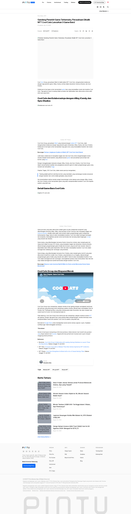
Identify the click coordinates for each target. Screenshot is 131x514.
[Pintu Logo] (28, 2)
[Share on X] (80, 31)
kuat (46, 159)
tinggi (52, 167)
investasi (53, 334)
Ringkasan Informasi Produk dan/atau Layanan (75, 490)
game (63, 89)
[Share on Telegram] (89, 31)
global (68, 157)
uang (39, 334)
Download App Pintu (29, 465)
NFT (90, 315)
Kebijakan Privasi (35, 490)
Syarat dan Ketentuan (27, 490)
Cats (42, 82)
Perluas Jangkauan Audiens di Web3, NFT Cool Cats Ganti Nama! (63, 152)
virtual (88, 237)
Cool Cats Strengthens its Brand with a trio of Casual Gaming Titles (65, 351)
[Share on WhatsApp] (92, 31)
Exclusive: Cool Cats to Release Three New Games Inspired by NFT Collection (67, 347)
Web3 (56, 143)
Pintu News (40, 16)
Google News (48, 323)
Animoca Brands (42, 233)
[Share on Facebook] (83, 31)
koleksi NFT (74, 143)
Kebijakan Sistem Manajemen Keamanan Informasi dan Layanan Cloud (52, 490)
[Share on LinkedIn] (86, 31)
